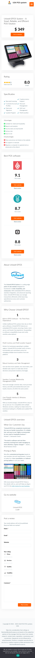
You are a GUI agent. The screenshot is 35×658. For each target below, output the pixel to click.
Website (6, 542)
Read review (17, 188)
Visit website (17, 185)
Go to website (17, 34)
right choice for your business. (21, 486)
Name (6, 528)
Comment (7, 583)
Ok (18, 655)
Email (6, 535)
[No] (33, 652)
